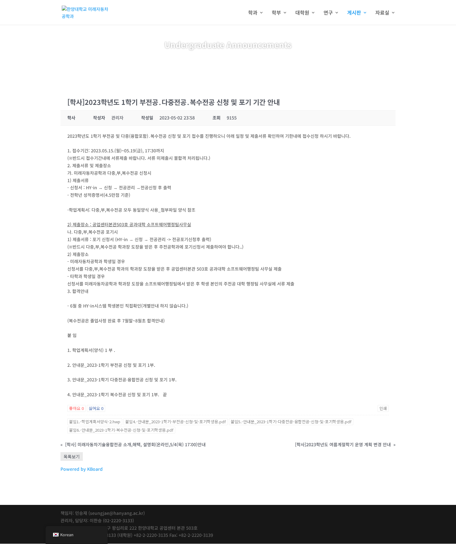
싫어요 (96, 408)
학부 (276, 13)
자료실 (382, 13)
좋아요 (76, 408)
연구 (328, 13)
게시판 (354, 13)
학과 (252, 13)
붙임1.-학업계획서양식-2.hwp (94, 422)
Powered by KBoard (81, 469)
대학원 (302, 13)
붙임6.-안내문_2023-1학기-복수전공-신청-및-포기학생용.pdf (121, 430)
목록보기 (72, 456)
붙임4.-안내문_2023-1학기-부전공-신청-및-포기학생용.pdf (175, 422)
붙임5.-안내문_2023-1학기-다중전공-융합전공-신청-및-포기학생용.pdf (291, 422)
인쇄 (383, 408)
